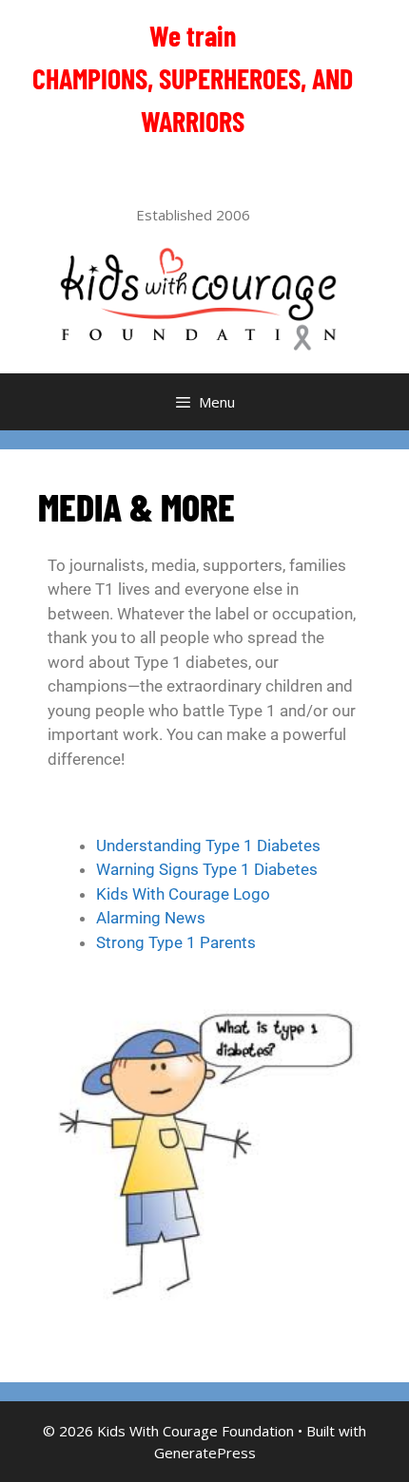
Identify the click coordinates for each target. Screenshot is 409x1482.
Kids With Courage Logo (183, 893)
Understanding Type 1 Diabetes (208, 845)
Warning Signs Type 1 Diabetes (207, 869)
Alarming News (150, 917)
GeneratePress (205, 1452)
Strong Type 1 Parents (176, 942)
